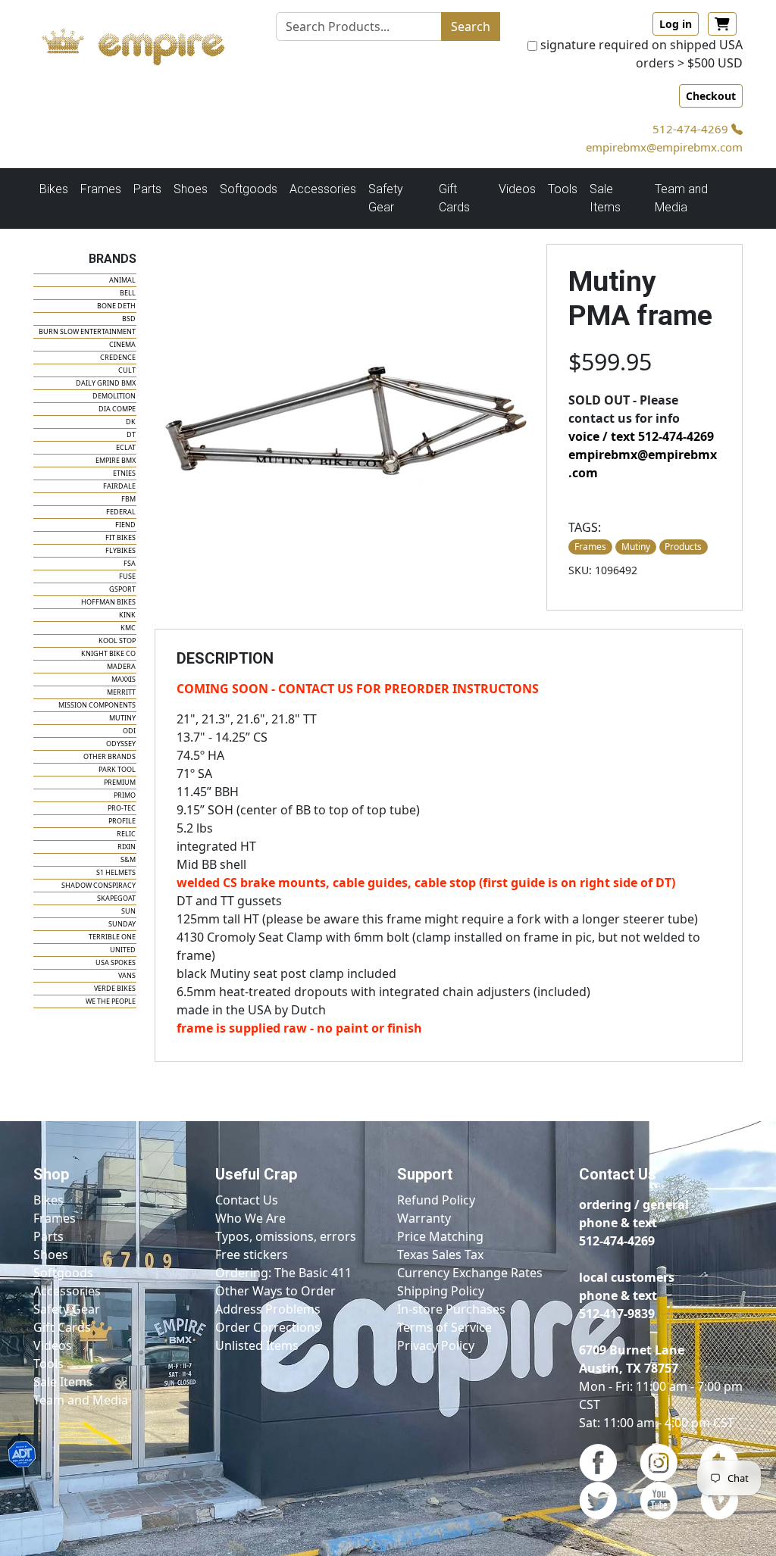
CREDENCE (118, 357)
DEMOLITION (114, 396)
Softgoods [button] (248, 189)
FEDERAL (121, 512)
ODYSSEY (121, 743)
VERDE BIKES (115, 988)
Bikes (48, 1200)
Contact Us (246, 1200)
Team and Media (681, 198)
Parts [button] (147, 189)
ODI (129, 731)
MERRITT (121, 692)
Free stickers (251, 1254)
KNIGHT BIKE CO (108, 653)
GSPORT (122, 589)
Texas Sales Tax (440, 1254)
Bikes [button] (53, 189)
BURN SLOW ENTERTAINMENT (87, 331)
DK (131, 421)
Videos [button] (517, 189)
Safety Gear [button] (385, 198)
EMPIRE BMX (115, 460)
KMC (128, 628)
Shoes (50, 1254)
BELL (128, 293)
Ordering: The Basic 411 (283, 1272)
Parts (48, 1236)
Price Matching (440, 1236)
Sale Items (62, 1381)
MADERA (121, 666)
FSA (130, 563)
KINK (127, 615)
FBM (128, 499)
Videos (52, 1345)
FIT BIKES (120, 537)
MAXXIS (123, 679)
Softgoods (63, 1272)
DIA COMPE (117, 409)
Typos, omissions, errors (285, 1236)
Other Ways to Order (275, 1291)
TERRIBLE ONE (112, 937)
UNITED (123, 950)
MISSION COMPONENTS (97, 705)
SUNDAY (122, 924)
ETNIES (124, 473)
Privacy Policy (435, 1345)
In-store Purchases (451, 1309)
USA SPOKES (115, 962)
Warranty (424, 1218)
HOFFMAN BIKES (108, 602)
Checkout (711, 96)
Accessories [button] (322, 189)
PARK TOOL (117, 769)
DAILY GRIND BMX (106, 383)
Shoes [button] (191, 189)
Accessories (67, 1291)
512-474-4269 (691, 128)
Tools (48, 1363)
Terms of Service (444, 1327)
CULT (127, 370)
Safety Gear (66, 1309)
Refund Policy (436, 1200)
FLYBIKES (120, 550)
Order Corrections (268, 1327)
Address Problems (268, 1309)
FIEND (125, 525)
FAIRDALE (119, 486)
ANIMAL (122, 280)
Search (470, 26)
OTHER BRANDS (109, 756)
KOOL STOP (117, 640)
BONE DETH (116, 306)
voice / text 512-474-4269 (641, 436)
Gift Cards (454, 198)
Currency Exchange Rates (470, 1272)
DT (131, 434)
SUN (128, 911)
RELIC (126, 834)
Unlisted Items (257, 1345)
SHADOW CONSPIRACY (98, 885)
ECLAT (126, 447)
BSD (129, 318)
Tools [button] (562, 189)
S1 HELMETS (116, 872)
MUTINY (122, 718)
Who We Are (250, 1218)
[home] (145, 43)
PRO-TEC (122, 808)
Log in (675, 24)
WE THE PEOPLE (111, 1001)
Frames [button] (100, 189)
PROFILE (122, 821)
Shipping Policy (440, 1291)
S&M (128, 859)
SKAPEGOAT (116, 898)
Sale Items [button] (605, 198)
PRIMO (125, 795)
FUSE (127, 576)
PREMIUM (120, 782)
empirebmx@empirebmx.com (664, 147)
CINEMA (122, 344)
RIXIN (126, 846)
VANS (127, 975)
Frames (54, 1218)
